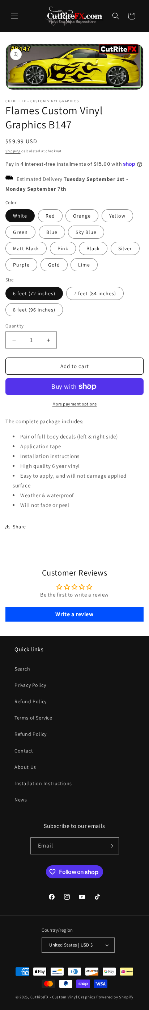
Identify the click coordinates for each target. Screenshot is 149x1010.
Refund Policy (30, 701)
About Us (25, 767)
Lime (84, 264)
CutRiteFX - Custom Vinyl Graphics (62, 996)
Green (20, 232)
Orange (82, 216)
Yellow (117, 216)
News (20, 799)
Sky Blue (86, 232)
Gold (54, 264)
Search (22, 668)
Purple (21, 264)
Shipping (13, 151)
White (20, 216)
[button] (14, 16)
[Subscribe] (111, 845)
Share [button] (19, 526)
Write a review (74, 614)
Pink (63, 248)
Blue (52, 232)
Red (50, 216)
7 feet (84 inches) (95, 293)
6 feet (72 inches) (34, 293)
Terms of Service (33, 717)
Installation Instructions (43, 783)
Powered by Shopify (114, 996)
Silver (125, 248)
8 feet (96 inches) (34, 309)
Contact (23, 750)
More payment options (74, 404)
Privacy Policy (30, 685)
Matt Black (26, 248)
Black (93, 248)
